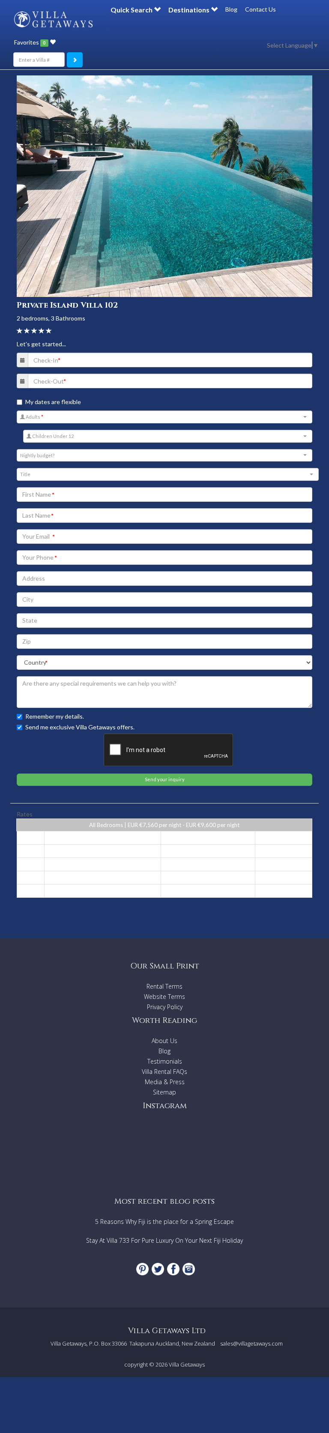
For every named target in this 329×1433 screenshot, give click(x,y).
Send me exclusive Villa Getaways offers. (80, 727)
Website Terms (164, 996)
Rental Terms (164, 986)
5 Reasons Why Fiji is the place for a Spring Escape (164, 1221)
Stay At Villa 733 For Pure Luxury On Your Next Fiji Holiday (164, 1240)
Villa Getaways (187, 1364)
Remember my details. (54, 716)
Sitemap (164, 1092)
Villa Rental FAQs (164, 1071)
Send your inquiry (165, 779)
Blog (231, 9)
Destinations (189, 10)
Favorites (29, 42)
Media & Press (165, 1082)
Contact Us (260, 9)
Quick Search (132, 10)
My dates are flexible (53, 401)
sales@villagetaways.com (251, 1343)
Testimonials (164, 1061)
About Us (164, 1041)
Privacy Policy (164, 1007)
